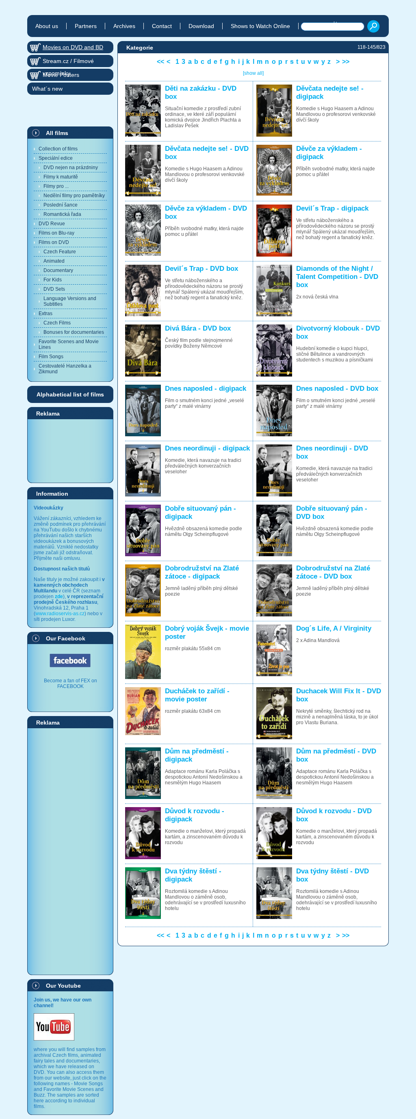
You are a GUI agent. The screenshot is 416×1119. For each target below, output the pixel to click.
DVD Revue (52, 223)
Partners (86, 26)
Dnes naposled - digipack (205, 388)
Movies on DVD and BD (73, 47)
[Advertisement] (70, 450)
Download (201, 26)
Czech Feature (59, 252)
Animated (54, 261)
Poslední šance (60, 205)
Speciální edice (56, 158)
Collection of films (58, 149)
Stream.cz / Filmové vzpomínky (68, 62)
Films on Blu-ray (56, 233)
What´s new (47, 88)
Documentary (58, 270)
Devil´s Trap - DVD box (201, 268)
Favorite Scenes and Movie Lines (69, 344)
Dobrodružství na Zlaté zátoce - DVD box (333, 572)
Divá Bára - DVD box (198, 328)
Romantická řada (62, 214)
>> (345, 61)
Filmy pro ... (56, 186)
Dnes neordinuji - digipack (207, 448)
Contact (162, 26)
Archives (124, 26)
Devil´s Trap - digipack (332, 208)
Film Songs (51, 356)
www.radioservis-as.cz (59, 613)
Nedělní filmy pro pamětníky (74, 195)
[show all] (253, 73)
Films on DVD (54, 242)
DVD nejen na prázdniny (70, 167)
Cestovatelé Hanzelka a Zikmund (65, 368)
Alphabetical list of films (70, 394)
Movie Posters (61, 75)
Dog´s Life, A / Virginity (333, 628)
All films (57, 133)
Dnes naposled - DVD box (337, 388)
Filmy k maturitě (60, 177)
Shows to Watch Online (260, 26)
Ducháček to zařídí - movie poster (197, 695)
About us (46, 26)
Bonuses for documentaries (73, 332)
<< (160, 61)
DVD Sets (54, 289)
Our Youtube (63, 985)
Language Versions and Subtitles (69, 301)
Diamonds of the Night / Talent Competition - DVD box (337, 277)
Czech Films (57, 323)
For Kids (52, 280)
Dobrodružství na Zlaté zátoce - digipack (202, 572)
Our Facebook (65, 638)
